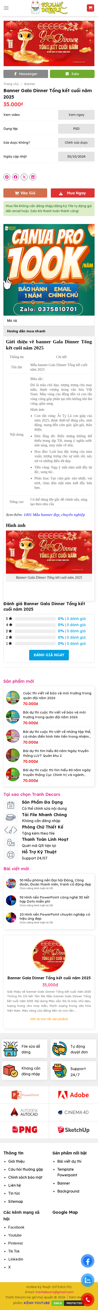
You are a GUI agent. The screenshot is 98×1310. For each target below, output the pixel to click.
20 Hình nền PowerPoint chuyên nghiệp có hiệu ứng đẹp (55, 916)
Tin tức (14, 1193)
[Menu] (6, 7)
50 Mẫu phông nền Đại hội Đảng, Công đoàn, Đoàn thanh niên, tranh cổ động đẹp (55, 882)
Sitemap (15, 1201)
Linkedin (15, 1259)
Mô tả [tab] (12, 321)
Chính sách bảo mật (25, 1177)
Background (68, 1191)
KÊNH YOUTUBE (37, 1303)
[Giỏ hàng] (90, 8)
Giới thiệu (16, 1161)
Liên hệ (14, 1185)
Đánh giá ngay (49, 655)
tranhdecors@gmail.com (54, 1292)
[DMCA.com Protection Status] (68, 1303)
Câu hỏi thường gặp (25, 1169)
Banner (29, 84)
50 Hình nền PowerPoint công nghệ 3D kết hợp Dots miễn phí (54, 899)
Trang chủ (11, 84)
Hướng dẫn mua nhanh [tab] (26, 331)
